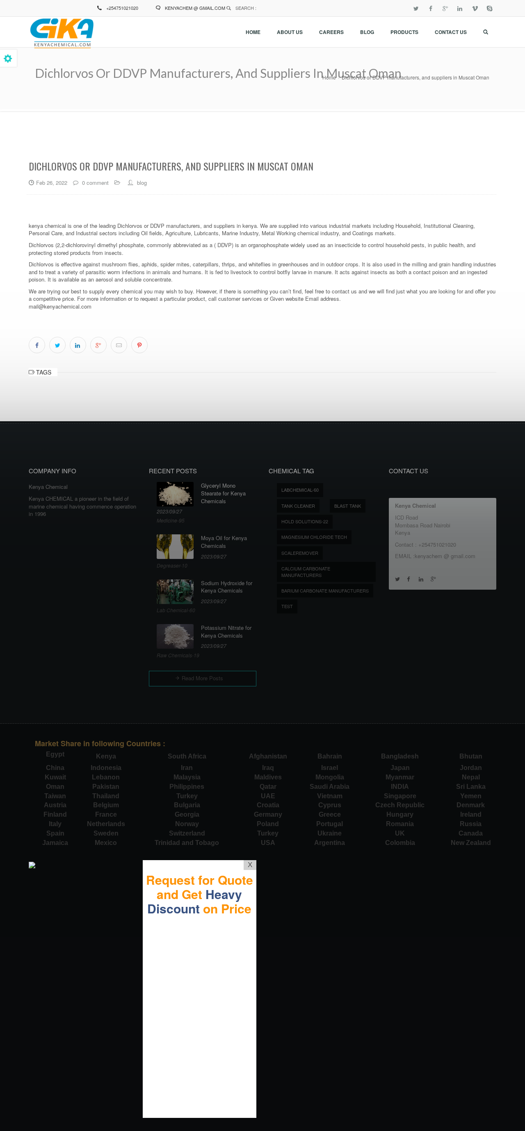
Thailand (105, 796)
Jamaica (55, 842)
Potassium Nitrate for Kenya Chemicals (226, 631)
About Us (290, 32)
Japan (400, 767)
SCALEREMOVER (299, 553)
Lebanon (106, 777)
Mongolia (329, 777)
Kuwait (55, 777)
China (55, 767)
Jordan (471, 767)
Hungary (399, 814)
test (287, 606)
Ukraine (329, 833)
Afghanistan (268, 756)
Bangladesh (400, 756)
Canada (471, 833)
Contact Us (451, 32)
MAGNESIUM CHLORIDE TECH (314, 537)
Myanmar (400, 777)
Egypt (55, 754)
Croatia (268, 805)
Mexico (106, 842)
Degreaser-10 (172, 565)
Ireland (471, 814)
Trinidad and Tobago (187, 842)
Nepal (471, 777)
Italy (55, 823)
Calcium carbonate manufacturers (305, 571)
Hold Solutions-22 (304, 521)
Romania (400, 823)
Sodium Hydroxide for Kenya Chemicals (226, 587)
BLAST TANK (347, 505)
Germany (268, 814)
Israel (329, 767)
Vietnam (329, 796)
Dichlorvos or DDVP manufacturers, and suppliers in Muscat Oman (415, 77)
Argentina (329, 842)
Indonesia (106, 767)
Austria (55, 805)
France (106, 814)
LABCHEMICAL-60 (300, 489)
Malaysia (187, 777)
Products (404, 32)
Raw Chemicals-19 (178, 655)
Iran (187, 767)
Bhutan (470, 756)
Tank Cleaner (298, 505)
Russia (471, 823)
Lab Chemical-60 (176, 609)
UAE (268, 796)
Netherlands (106, 823)
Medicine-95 (171, 520)
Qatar (268, 786)
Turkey (187, 796)
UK (400, 833)
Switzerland (187, 833)
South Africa (187, 756)
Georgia (187, 814)
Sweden (106, 833)
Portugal (329, 823)
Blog (367, 32)
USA (268, 842)
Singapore (400, 796)
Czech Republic (400, 805)
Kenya (106, 756)
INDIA (400, 786)
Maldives (268, 777)
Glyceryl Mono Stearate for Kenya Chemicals (223, 493)
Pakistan (105, 786)
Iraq (268, 767)
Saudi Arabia (329, 786)
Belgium (106, 805)
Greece (330, 814)
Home (253, 32)
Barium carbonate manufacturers (325, 590)
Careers (331, 32)
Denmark (471, 805)
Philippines (186, 786)
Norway (187, 823)
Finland (55, 814)
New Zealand (471, 842)
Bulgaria (187, 805)
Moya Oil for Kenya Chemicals (224, 542)
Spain (55, 833)
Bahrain (329, 756)
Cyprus (329, 805)
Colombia (400, 842)
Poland (268, 823)
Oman (55, 786)
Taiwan (55, 796)
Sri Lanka (471, 786)
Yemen (471, 796)
